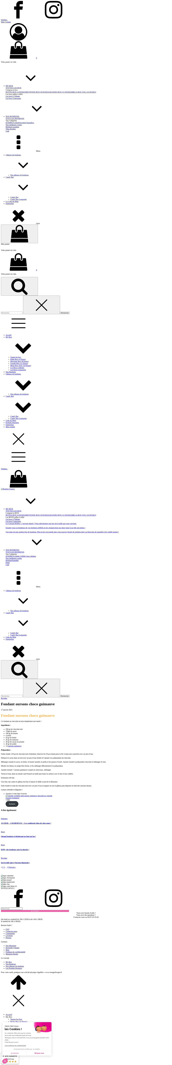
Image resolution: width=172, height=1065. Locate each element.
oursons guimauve (14, 746)
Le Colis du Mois (12, 201)
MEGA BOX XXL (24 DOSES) (84, 92)
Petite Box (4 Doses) (18, 359)
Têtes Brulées (11, 129)
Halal (8, 563)
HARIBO (9, 123)
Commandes (10, 934)
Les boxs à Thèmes (13, 96)
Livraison (9, 936)
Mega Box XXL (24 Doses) (20, 366)
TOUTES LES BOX (13, 88)
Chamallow (30, 123)
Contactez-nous (11, 931)
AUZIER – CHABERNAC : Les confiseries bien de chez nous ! (26, 823)
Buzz (3, 832)
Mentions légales (12, 954)
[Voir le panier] (86, 479)
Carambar (15, 127)
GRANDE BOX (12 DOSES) (60, 92)
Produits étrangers (12, 423)
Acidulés (16, 123)
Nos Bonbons (11, 372)
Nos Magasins (11, 946)
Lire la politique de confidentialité (15, 1045)
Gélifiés (23, 556)
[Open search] (19, 286)
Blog (7, 950)
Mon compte (10, 427)
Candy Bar (10, 177)
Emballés (15, 560)
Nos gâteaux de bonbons (19, 175)
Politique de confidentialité (15, 952)
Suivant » (12, 867)
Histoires (4, 819)
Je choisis (15, 1053)
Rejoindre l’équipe (12, 948)
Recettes (4, 698)
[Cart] (19, 234)
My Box (9, 337)
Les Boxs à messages (18, 370)
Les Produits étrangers (14, 968)
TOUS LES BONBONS (15, 119)
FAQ (7, 929)
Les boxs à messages (13, 98)
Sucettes (23, 123)
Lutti (7, 131)
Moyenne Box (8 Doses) (19, 361)
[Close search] (41, 305)
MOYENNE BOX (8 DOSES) (37, 92)
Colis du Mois (11, 421)
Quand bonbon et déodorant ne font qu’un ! (18, 836)
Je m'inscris (35, 911)
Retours (8, 938)
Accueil (8, 335)
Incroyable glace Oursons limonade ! (15, 863)
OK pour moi (39, 1053)
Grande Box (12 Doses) (19, 364)
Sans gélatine (31, 556)
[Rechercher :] (12, 313)
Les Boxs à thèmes (17, 368)
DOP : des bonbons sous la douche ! (15, 850)
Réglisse (9, 127)
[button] (86, 31)
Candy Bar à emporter (18, 199)
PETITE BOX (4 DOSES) (16, 92)
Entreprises (10, 204)
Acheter (12, 804)
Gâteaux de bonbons (13, 155)
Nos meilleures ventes (14, 125)
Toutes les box (15, 357)
